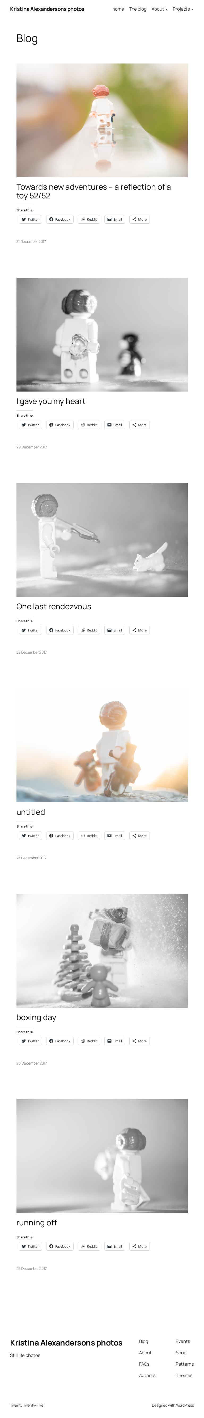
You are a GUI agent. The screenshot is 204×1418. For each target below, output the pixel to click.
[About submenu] (166, 9)
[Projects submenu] (192, 9)
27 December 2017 (31, 857)
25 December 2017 (31, 1268)
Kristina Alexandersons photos (47, 8)
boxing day (36, 1017)
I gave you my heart (51, 401)
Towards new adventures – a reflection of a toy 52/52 (93, 191)
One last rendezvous (53, 606)
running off (36, 1222)
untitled (30, 811)
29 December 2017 (31, 446)
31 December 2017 (31, 241)
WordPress (185, 1405)
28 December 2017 (31, 652)
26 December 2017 (31, 1063)
